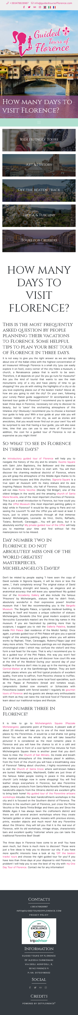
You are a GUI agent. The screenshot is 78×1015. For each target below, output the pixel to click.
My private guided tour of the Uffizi (45, 525)
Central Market (11, 668)
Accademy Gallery (28, 595)
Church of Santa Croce (30, 769)
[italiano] (49, 7)
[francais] (54, 7)
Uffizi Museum (21, 504)
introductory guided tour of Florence (30, 458)
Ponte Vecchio (27, 490)
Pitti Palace (16, 630)
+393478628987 (39, 907)
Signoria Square (61, 479)
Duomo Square (66, 461)
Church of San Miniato (37, 754)
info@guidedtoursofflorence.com (39, 911)
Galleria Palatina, (56, 626)
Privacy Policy (38, 915)
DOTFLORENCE (47, 1003)
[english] (45, 7)
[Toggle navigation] (39, 122)
